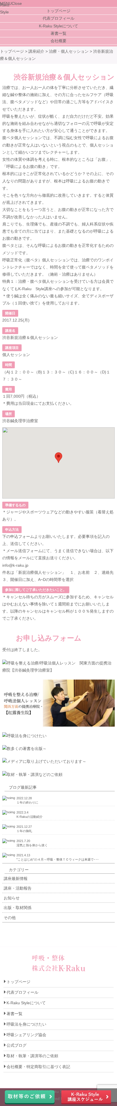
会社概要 (58, 40)
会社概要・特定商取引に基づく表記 (38, 1066)
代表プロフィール (58, 18)
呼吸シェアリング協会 (26, 1034)
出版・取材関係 (18, 907)
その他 (10, 917)
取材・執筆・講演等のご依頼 (32, 1056)
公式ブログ (16, 1045)
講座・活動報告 (18, 888)
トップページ (58, 11)
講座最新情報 (16, 878)
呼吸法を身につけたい (26, 1024)
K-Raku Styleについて (58, 26)
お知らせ (12, 898)
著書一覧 (58, 33)
